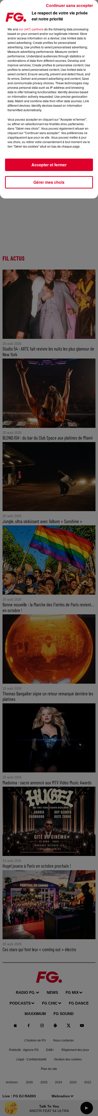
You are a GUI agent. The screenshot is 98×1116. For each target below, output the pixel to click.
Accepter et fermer (49, 165)
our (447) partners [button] (31, 29)
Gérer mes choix (49, 182)
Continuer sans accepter (69, 5)
